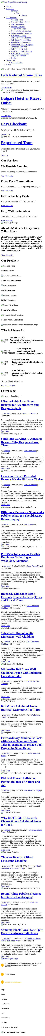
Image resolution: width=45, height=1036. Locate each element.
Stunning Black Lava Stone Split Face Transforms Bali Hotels (21, 931)
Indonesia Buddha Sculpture (22, 44)
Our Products (11, 17)
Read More (5, 431)
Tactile (13, 58)
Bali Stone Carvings (32, 790)
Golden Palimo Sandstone (21, 31)
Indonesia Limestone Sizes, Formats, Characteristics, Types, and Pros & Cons (22, 597)
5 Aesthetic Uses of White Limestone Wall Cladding (17, 635)
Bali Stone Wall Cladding (21, 38)
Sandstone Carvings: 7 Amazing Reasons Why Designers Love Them (21, 442)
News (8, 65)
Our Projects (6, 116)
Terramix (14, 11)
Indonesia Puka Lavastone (21, 33)
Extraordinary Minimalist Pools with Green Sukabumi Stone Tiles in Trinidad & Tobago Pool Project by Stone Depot (21, 743)
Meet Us (4, 155)
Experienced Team (16, 142)
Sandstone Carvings (19, 47)
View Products (7, 176)
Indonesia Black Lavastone (11, 941)
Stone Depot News (34, 566)
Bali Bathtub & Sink (19, 49)
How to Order (16, 62)
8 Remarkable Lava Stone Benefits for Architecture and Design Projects (20, 405)
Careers (24, 15)
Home (8, 6)
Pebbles (31, 902)
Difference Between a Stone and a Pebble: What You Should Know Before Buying (22, 516)
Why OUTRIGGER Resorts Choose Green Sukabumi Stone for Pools (21, 821)
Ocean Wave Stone (18, 29)
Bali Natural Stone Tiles (21, 75)
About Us (10, 8)
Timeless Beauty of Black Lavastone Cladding (17, 859)
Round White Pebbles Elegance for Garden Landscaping (21, 895)
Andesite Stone (17, 20)
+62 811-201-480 (8, 385)
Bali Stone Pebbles (18, 56)
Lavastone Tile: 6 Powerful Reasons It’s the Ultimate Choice (22, 477)
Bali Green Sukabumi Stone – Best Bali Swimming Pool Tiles (20, 708)
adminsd (7, 413)
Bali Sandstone (30, 451)
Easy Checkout (14, 124)
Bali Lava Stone (29, 413)
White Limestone (17, 26)
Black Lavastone (17, 24)
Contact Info (11, 60)
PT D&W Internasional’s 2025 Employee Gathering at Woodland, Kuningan (20, 557)
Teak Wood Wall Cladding (21, 51)
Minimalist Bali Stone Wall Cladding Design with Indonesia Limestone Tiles (21, 673)
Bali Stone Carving (18, 35)
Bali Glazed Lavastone (20, 53)
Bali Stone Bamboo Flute (21, 40)
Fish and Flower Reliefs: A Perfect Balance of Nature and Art (20, 782)
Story (18, 13)
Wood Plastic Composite (20, 42)
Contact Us (5, 134)
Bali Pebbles (29, 524)
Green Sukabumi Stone (20, 22)
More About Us (7, 255)
